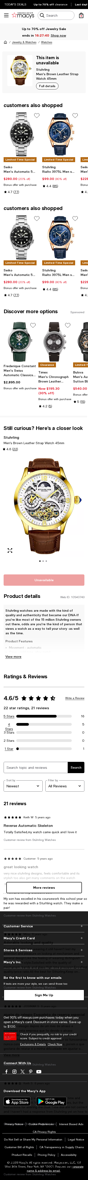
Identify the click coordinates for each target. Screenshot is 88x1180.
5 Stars (9, 716)
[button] (44, 512)
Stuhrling (42, 69)
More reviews (44, 887)
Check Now (55, 1044)
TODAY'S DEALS (15, 4)
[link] (22, 179)
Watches (46, 42)
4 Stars (9, 725)
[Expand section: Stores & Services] (44, 950)
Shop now (58, 35)
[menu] (6, 15)
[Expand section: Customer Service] (44, 926)
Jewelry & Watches (24, 42)
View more (13, 656)
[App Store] (17, 1101)
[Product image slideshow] (44, 512)
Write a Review (74, 698)
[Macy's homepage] (5, 42)
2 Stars (9, 740)
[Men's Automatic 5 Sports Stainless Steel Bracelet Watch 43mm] (22, 134)
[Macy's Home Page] (23, 15)
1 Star (9, 749)
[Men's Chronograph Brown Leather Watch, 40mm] (54, 342)
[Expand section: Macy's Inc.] (44, 962)
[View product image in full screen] (10, 550)
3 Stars (9, 732)
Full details (47, 86)
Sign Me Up (44, 995)
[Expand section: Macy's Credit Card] (44, 938)
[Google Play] (51, 1101)
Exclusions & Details (33, 1044)
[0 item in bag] (81, 15)
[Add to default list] (36, 115)
